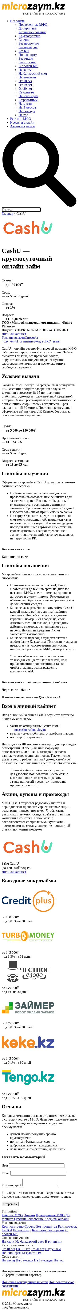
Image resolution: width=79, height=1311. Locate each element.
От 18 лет (25, 81)
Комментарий (11, 1185)
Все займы (17, 21)
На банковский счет (33, 73)
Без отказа (26, 58)
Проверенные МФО (33, 24)
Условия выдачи (13, 337)
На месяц (25, 103)
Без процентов (29, 43)
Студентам (26, 92)
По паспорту (28, 54)
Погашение (25, 341)
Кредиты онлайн (22, 122)
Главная (7, 213)
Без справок (27, 62)
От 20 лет (25, 88)
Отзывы (54, 341)
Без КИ (24, 51)
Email (5, 1173)
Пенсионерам (28, 96)
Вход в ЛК (41, 341)
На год (23, 115)
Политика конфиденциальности (25, 1282)
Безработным (28, 100)
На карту (25, 70)
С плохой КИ (28, 66)
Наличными (27, 77)
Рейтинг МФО (20, 118)
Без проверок (28, 47)
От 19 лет (25, 85)
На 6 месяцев (43, 1260)
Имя (5, 1165)
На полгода (27, 111)
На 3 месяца (27, 107)
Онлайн (29, 1215)
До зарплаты (28, 28)
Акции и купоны (22, 126)
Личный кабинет (14, 334)
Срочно (24, 39)
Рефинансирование (32, 32)
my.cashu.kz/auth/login (29, 729)
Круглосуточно (29, 36)
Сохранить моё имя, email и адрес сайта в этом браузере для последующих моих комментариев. (38, 1194)
